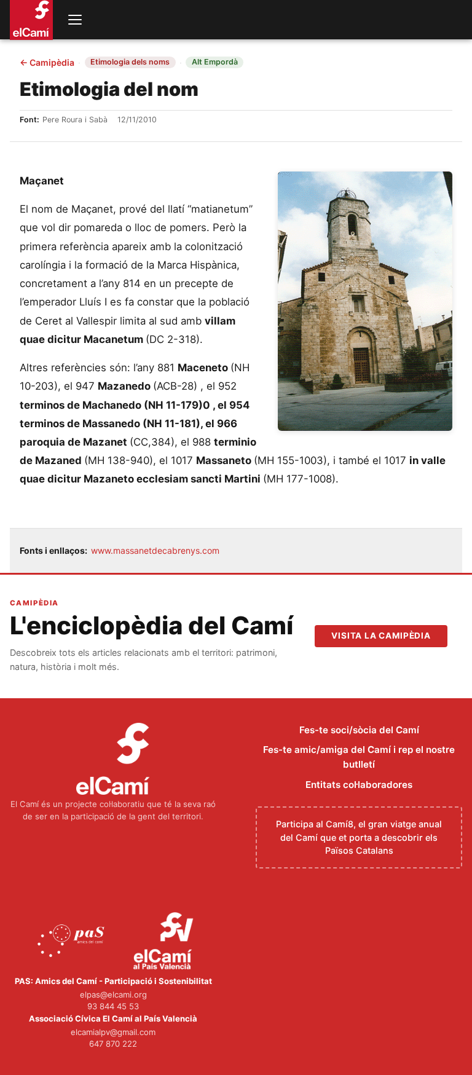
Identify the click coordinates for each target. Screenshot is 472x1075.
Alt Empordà (215, 61)
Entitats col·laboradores (358, 784)
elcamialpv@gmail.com (113, 1032)
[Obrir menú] (75, 19)
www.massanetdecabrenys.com (155, 550)
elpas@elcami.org (113, 994)
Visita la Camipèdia (381, 635)
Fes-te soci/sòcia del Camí (359, 730)
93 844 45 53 (113, 1006)
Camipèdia (47, 63)
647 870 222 (113, 1044)
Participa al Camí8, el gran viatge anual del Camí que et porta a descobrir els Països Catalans (359, 837)
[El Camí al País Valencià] (165, 941)
